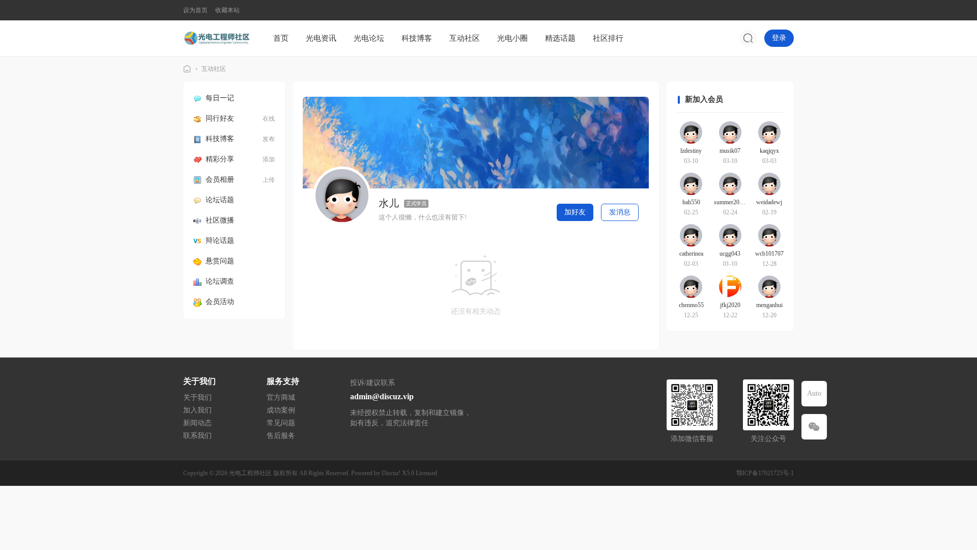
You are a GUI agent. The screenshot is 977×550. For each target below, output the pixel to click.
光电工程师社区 (187, 69)
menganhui (769, 305)
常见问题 (281, 423)
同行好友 (220, 118)
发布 (269, 139)
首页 (281, 38)
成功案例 (281, 410)
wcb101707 (769, 253)
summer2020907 (734, 202)
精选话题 (560, 38)
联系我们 (197, 435)
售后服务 (281, 435)
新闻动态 (197, 423)
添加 (269, 159)
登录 (779, 38)
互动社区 (464, 38)
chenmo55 (691, 305)
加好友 (575, 212)
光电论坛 (369, 38)
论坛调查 (220, 281)
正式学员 (416, 203)
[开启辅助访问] (787, 10)
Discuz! (391, 473)
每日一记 (220, 98)
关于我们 (197, 397)
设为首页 (195, 10)
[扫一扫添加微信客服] (814, 426)
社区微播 (220, 220)
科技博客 (416, 38)
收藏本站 (227, 10)
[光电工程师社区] (216, 37)
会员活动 (220, 302)
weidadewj (769, 202)
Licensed (426, 473)
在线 (269, 118)
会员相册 (220, 179)
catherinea (691, 253)
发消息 (619, 212)
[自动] (814, 393)
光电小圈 (512, 38)
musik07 (730, 150)
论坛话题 (220, 200)
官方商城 (281, 397)
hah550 (691, 202)
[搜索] (748, 38)
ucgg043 (730, 253)
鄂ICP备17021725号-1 (765, 473)
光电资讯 (321, 38)
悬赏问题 (220, 261)
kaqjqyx (769, 150)
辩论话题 (220, 240)
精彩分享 (220, 159)
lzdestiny (691, 150)
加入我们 (197, 410)
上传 (269, 179)
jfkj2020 (730, 305)
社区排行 (608, 38)
